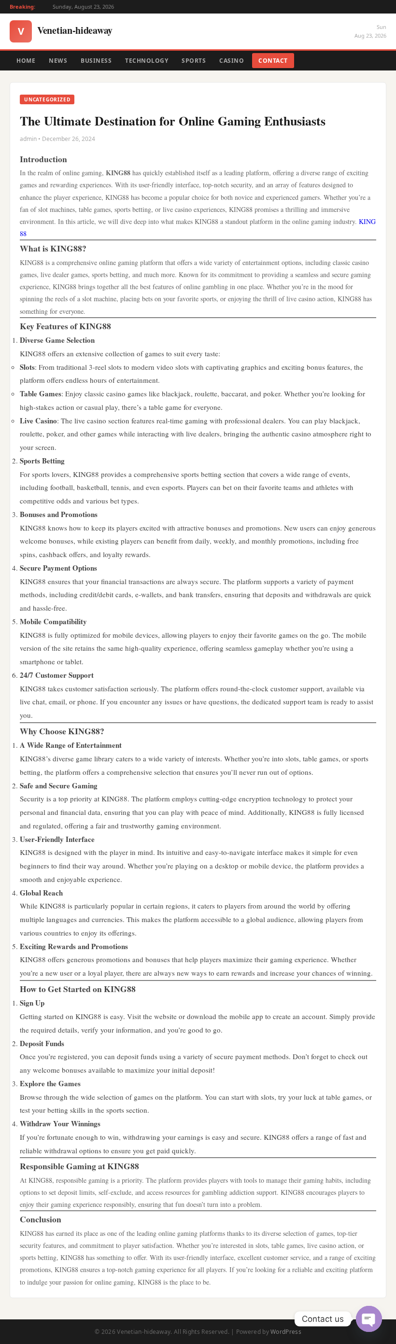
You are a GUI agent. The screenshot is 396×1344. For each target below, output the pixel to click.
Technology (146, 60)
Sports (194, 60)
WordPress (285, 1332)
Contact (273, 60)
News (58, 60)
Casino (231, 60)
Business (96, 60)
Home (25, 60)
